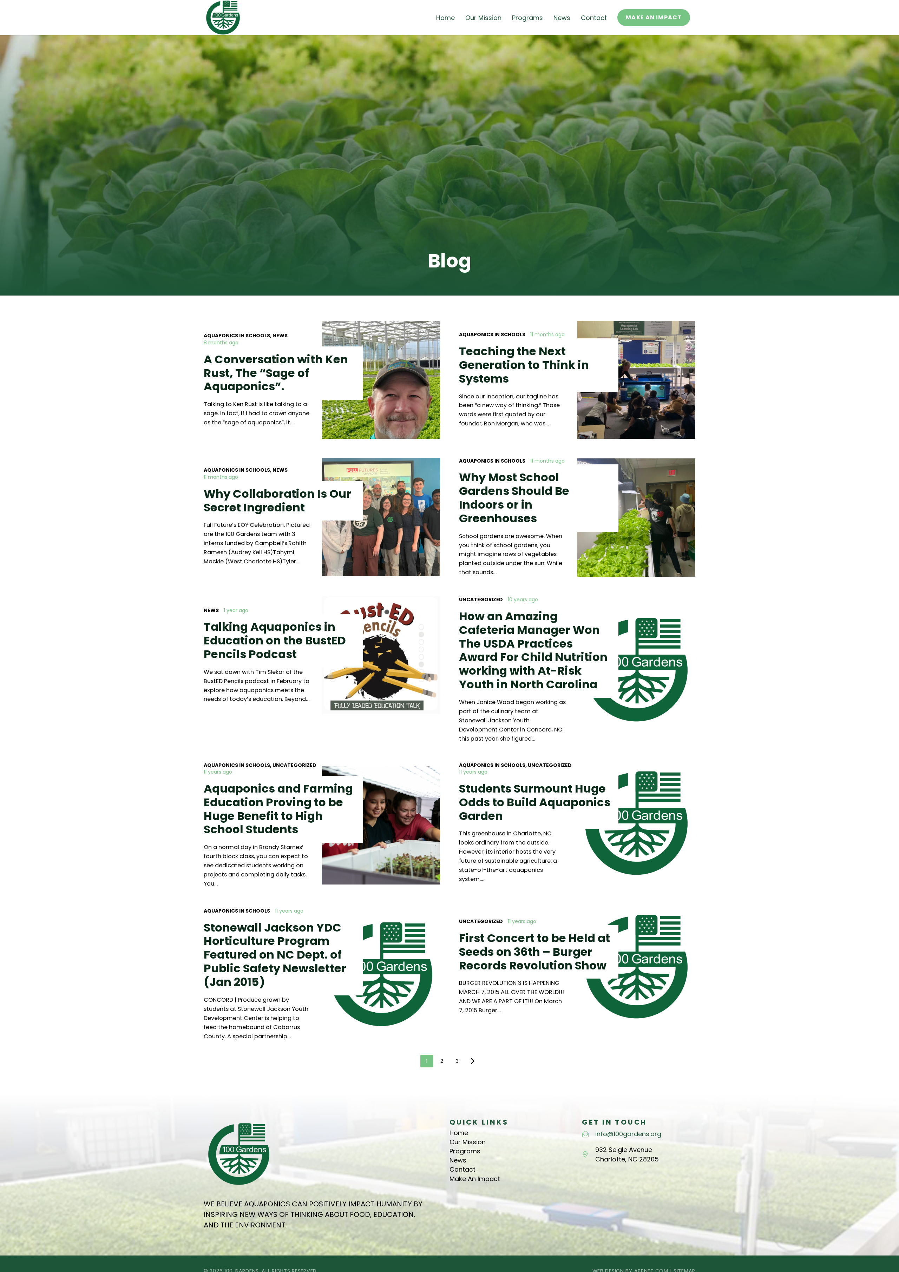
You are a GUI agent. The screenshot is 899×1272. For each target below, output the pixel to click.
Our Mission (468, 1142)
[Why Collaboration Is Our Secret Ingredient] (322, 517)
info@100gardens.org (628, 1133)
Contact (462, 1169)
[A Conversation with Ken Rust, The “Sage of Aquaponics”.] (322, 380)
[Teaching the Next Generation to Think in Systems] (577, 380)
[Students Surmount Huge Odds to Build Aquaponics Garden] (577, 825)
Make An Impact (475, 1178)
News (458, 1160)
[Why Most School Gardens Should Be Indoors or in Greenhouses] (577, 517)
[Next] (472, 1061)
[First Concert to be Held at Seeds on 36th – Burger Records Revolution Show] (577, 974)
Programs (465, 1151)
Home (459, 1132)
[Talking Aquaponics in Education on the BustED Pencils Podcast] (322, 669)
